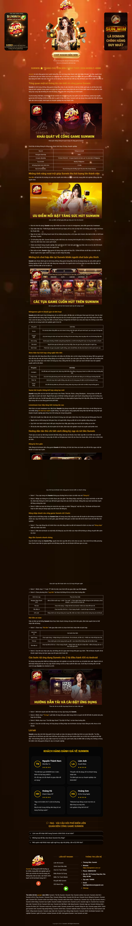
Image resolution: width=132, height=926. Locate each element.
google (39, 895)
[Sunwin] (66, 5)
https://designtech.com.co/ (91, 868)
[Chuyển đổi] (30, 834)
